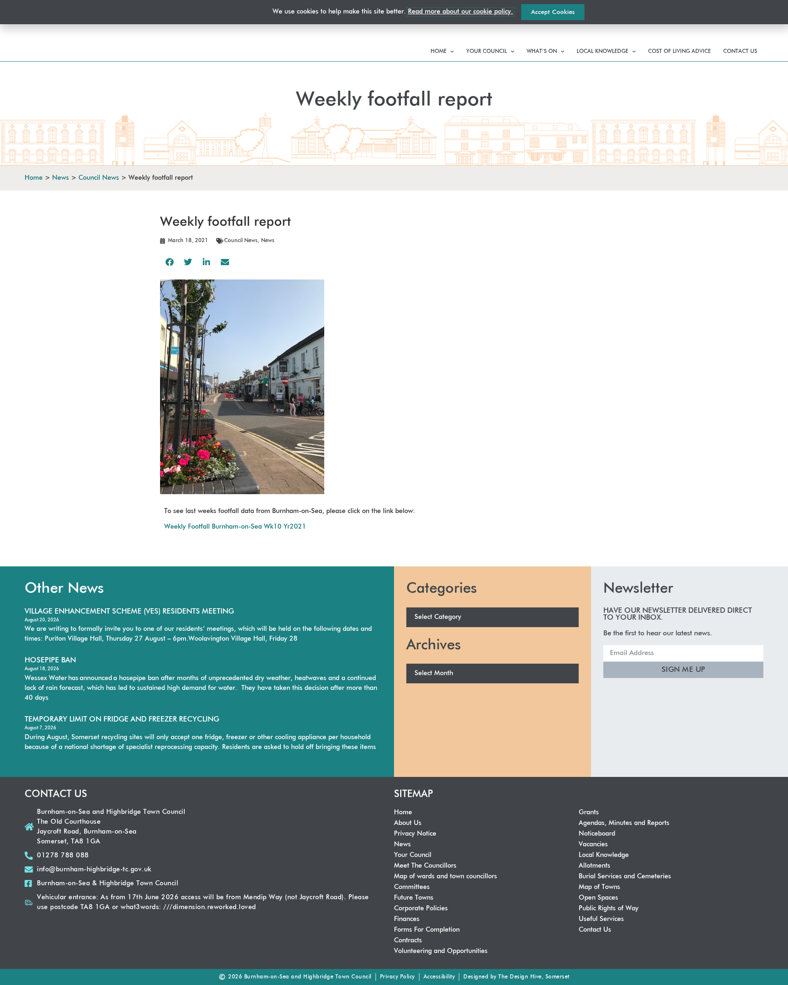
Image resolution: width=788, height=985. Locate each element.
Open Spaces (598, 898)
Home (439, 51)
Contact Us (740, 51)
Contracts (408, 940)
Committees (412, 887)
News (268, 240)
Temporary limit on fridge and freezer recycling (122, 719)
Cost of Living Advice (679, 51)
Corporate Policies (421, 908)
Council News (241, 240)
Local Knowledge (602, 51)
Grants (589, 812)
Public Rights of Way (609, 908)
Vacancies (593, 844)
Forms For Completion (427, 930)
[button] (169, 262)
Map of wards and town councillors (445, 876)
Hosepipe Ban (50, 660)
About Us (407, 823)
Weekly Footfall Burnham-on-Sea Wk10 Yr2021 (235, 527)
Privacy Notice (415, 834)
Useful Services (601, 919)
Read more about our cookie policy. (460, 12)
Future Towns (413, 898)
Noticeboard (597, 834)
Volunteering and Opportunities (441, 951)
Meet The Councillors (425, 866)
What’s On (542, 51)
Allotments (594, 866)
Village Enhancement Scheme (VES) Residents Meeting (129, 611)
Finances (406, 919)
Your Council (486, 51)
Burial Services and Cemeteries (625, 876)
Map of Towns (599, 887)
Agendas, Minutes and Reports (624, 823)
